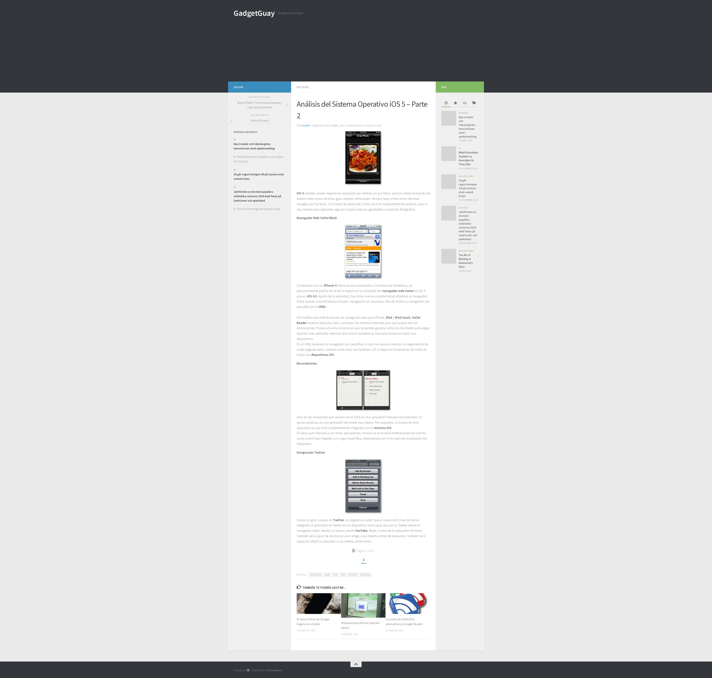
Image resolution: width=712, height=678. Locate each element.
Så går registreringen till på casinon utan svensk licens (468, 188)
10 (460, 148)
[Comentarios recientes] (464, 103)
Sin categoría (466, 176)
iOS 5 (335, 574)
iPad (343, 574)
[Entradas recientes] (446, 103)
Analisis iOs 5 (315, 574)
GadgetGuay (254, 13)
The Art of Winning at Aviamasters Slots (258, 209)
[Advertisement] (356, 54)
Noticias (303, 87)
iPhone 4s (352, 574)
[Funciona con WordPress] (248, 670)
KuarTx (306, 125)
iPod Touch (365, 574)
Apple (327, 574)
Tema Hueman (274, 670)
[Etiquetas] (473, 103)
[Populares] (455, 103)
